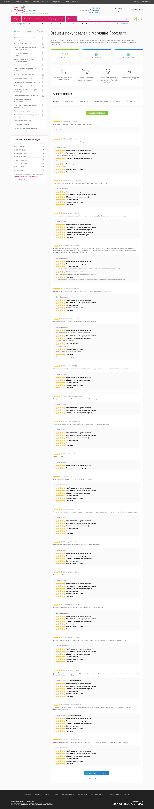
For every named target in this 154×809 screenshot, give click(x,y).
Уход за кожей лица (23, 44)
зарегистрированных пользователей (25, 176)
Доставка (18, 2)
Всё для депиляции (23, 78)
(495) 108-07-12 (137, 10)
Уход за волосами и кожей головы (23, 54)
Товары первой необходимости (26, 128)
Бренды (28, 31)
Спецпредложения (55, 19)
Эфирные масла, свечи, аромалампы (22, 100)
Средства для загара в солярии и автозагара (26, 91)
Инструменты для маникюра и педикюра (25, 106)
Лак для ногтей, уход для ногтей (27, 82)
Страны (40, 31)
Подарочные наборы (23, 124)
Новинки (39, 19)
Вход (137, 2)
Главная (53, 29)
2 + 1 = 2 (27, 19)
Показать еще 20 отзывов (96, 773)
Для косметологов (68, 794)
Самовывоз (95, 8)
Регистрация (146, 2)
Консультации (56, 2)
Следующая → (102, 779)
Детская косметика (22, 120)
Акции (16, 19)
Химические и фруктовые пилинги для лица (26, 39)
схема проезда (93, 12)
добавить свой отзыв (97, 113)
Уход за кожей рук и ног (24, 74)
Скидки (27, 2)
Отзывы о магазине (114, 794)
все (125, 24)
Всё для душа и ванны (23, 86)
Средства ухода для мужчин (26, 95)
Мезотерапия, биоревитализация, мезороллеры (26, 48)
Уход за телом (20, 65)
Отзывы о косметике (71, 2)
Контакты (45, 2)
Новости (36, 2)
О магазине (7, 2)
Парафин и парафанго (23, 111)
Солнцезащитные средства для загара (25, 70)
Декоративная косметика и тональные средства (24, 60)
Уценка (71, 19)
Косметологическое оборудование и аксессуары (27, 116)
